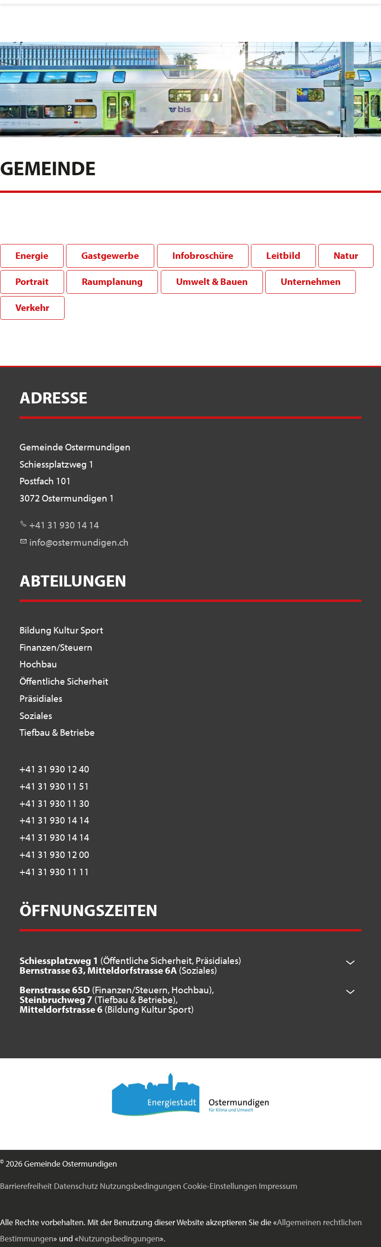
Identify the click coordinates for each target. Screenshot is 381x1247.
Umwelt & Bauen (212, 281)
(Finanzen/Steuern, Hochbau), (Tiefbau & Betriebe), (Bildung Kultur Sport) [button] (117, 999)
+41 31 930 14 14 (64, 525)
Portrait (32, 281)
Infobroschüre (202, 255)
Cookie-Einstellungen (220, 1186)
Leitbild (283, 255)
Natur (346, 255)
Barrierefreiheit (26, 1186)
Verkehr (32, 307)
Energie (31, 255)
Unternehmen (311, 281)
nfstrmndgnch (80, 542)
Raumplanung (112, 281)
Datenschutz (76, 1186)
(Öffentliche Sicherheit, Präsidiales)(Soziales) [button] (130, 965)
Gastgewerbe (110, 255)
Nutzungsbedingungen (140, 1186)
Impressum (278, 1186)
